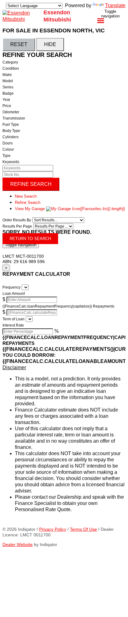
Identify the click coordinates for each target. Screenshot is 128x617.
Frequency (11, 287)
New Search (26, 196)
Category (10, 62)
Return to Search (30, 238)
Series (7, 87)
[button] (64, 368)
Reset (18, 44)
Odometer (10, 112)
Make (7, 75)
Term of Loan (13, 319)
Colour (8, 149)
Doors (7, 143)
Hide (50, 44)
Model (7, 81)
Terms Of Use (83, 529)
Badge (8, 93)
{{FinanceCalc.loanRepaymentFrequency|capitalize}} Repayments (58, 306)
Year (6, 99)
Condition (10, 68)
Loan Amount (13, 293)
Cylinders (10, 137)
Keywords (10, 162)
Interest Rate (13, 325)
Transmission (13, 118)
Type (6, 155)
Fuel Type (10, 124)
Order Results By (16, 220)
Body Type (11, 131)
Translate (115, 5)
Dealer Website (17, 544)
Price (6, 106)
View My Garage (70, 208)
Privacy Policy (52, 529)
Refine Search (31, 184)
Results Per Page (17, 226)
